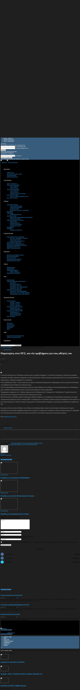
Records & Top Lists (9, 297)
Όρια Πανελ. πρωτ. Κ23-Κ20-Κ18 (18, 287)
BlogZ (8, 328)
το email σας (18, 155)
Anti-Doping (10, 213)
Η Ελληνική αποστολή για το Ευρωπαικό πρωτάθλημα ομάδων (27, 443)
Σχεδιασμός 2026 (14, 208)
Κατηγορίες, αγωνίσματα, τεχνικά (15, 255)
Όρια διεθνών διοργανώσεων (14, 289)
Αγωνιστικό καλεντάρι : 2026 (14, 174)
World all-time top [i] (15, 308)
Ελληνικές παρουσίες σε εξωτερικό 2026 (11, 595)
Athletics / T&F (7, 636)
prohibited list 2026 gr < (16, 214)
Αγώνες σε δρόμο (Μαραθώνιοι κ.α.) (19, 196)
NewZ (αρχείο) (7, 319)
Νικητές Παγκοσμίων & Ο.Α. (17, 241)
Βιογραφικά (10, 211)
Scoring (6, 264)
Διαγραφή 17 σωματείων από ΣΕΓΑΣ (12, 662)
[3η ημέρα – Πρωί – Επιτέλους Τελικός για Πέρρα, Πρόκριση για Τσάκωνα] (4, 670)
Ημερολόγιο (7, 169)
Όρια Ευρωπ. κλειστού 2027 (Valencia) (20, 292)
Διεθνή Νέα (10, 327)
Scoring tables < (11, 268)
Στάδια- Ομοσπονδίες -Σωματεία (15, 220)
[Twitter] (21, 435)
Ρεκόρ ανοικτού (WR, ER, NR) (15, 310)
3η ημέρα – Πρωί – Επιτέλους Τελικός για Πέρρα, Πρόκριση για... (22, 674)
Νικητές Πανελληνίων (15, 239)
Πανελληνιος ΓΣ (8, 427)
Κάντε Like (76, 554)
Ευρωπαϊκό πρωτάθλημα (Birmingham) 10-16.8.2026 (15, 604)
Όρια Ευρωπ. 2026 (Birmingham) (18, 291)
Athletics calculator (8, 641)
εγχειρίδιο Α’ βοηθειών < (16, 230)
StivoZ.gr (3, 358)
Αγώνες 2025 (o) (14, 192)
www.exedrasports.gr (10, 416)
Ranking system (11, 267)
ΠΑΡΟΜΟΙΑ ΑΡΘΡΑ (6, 459)
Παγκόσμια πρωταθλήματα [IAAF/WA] (17, 245)
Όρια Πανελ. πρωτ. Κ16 (16, 288)
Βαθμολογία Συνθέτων (12, 270)
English (6, 645)
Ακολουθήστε (76, 558)
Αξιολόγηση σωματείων (16, 207)
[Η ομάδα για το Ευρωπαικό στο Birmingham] (9, 473)
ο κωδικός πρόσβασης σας (21, 148)
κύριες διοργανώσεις (12, 183)
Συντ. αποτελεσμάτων (12, 197)
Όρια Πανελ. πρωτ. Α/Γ (16, 285)
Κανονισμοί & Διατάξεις (13, 256)
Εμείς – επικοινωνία (9, 141)
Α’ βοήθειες (10, 228)
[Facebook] (15, 435)
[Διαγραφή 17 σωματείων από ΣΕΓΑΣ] (4, 659)
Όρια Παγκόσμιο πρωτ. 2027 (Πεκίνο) (19, 294)
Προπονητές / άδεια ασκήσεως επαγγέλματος (21, 217)
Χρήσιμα (6, 201)
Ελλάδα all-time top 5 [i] (16, 309)
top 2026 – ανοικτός (15, 302)
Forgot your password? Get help (9, 151)
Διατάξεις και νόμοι (12, 216)
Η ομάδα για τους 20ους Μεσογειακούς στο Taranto (17, 496)
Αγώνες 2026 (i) (14, 186)
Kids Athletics (10, 227)
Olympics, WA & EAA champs (17, 193)
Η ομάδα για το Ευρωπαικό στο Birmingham (15, 477)
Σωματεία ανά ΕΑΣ (15, 223)
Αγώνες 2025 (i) (14, 188)
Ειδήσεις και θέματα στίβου (14, 337)
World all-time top (14, 312)
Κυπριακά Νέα (10, 326)
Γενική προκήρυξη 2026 (16, 206)
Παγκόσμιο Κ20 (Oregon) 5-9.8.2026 (10, 614)
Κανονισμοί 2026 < (12, 257)
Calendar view (10, 172)
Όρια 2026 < (13, 282)
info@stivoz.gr (11, 632)
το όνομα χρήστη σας (20, 146)
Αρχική (2, 347)
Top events (6, 639)
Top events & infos (11, 175)
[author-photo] (4, 452)
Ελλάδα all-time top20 (15, 313)
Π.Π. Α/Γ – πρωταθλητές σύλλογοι (19, 238)
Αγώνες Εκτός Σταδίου (12, 195)
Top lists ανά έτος (11, 301)
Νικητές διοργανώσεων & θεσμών (15, 236)
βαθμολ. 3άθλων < (14, 271)
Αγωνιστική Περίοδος (12, 204)
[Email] (27, 435)
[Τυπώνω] (32, 435)
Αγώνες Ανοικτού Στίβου (13, 189)
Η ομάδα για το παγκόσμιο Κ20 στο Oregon (15, 514)
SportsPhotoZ (7, 340)
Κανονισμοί (7, 251)
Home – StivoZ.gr (8, 138)
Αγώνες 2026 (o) (14, 190)
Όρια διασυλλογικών (15, 284)
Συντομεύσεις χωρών (15, 225)
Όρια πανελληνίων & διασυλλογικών (16, 281)
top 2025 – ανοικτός (15, 305)
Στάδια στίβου (13, 221)
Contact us (6, 643)
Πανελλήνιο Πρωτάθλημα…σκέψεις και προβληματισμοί (23, 444)
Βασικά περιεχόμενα (9, 139)
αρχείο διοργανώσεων (12, 176)
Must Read (9, 323)
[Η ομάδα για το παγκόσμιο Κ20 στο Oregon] (9, 509)
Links (5, 332)
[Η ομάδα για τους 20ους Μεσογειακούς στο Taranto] (9, 491)
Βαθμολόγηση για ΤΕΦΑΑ (13, 273)
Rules (5, 638)
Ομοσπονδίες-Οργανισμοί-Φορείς (15, 335)
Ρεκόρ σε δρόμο (11, 316)
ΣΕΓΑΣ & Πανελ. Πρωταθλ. (14, 242)
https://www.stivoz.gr (6, 455)
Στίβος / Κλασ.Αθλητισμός (13, 248)
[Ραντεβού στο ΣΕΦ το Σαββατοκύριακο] (4, 682)
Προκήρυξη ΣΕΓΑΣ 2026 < (14, 260)
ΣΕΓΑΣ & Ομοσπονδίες (16, 224)
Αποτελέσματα (7, 180)
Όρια (5, 276)
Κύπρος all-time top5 (15, 315)
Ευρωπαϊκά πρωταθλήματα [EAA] (15, 243)
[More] (38, 435)
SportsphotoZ (7, 642)
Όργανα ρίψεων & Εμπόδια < (14, 259)
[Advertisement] (19, 367)
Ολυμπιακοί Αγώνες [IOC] (13, 246)
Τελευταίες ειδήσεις (6, 589)
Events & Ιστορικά (8, 233)
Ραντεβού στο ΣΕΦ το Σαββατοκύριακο (13, 685)
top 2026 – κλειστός (15, 303)
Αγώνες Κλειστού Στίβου (13, 185)
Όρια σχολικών (11, 280)
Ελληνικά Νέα (10, 324)
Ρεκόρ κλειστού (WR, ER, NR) (15, 306)
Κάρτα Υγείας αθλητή (15, 218)
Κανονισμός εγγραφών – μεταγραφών (19, 210)
